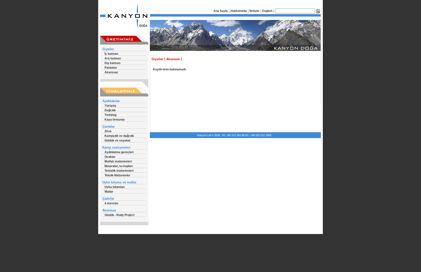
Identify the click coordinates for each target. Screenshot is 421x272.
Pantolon (111, 67)
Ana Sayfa (220, 11)
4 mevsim (111, 203)
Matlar (109, 191)
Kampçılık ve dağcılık (119, 136)
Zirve (108, 131)
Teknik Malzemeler (117, 175)
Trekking (110, 115)
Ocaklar (110, 157)
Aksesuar (111, 72)
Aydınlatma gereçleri (119, 152)
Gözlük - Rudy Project (119, 215)
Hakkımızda (238, 11)
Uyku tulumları (115, 187)
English (267, 11)
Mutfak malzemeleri (118, 161)
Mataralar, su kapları (119, 166)
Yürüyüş (110, 105)
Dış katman (112, 63)
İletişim (254, 11)
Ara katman (113, 58)
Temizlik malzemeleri (119, 170)
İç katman (111, 54)
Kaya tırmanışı (115, 119)
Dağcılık (110, 110)
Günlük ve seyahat (117, 140)
